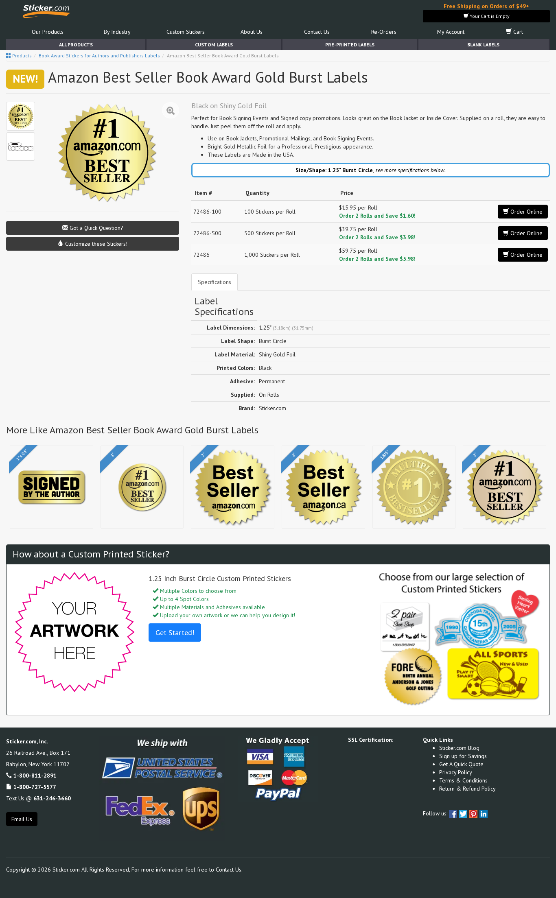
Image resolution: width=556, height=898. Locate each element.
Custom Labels (214, 45)
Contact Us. (229, 869)
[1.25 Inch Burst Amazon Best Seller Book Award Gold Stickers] (20, 116)
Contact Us (317, 31)
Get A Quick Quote (461, 764)
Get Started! (174, 632)
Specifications (214, 282)
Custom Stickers (185, 31)
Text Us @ (38, 798)
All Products (76, 45)
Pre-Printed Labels (349, 45)
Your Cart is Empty (489, 16)
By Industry (117, 31)
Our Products (47, 31)
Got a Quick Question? (95, 228)
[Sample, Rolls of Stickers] (20, 146)
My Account (450, 31)
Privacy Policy (455, 772)
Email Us (21, 819)
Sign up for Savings (463, 756)
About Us (252, 31)
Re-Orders (383, 31)
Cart (517, 31)
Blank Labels (483, 45)
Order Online (526, 211)
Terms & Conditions (463, 780)
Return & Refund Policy (467, 788)
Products (21, 55)
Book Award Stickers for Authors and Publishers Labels (99, 55)
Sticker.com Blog (459, 748)
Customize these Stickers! (95, 243)
